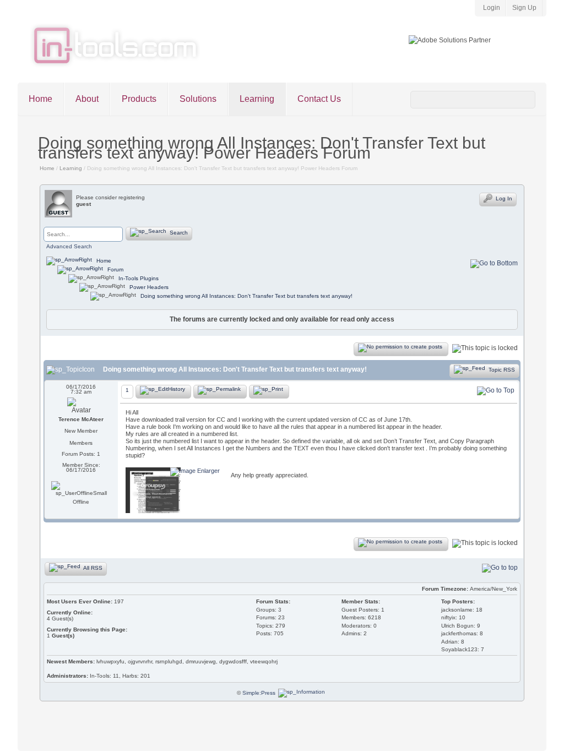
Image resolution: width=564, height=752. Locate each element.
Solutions (198, 98)
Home (40, 98)
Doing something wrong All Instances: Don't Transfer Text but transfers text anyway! (246, 296)
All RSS (92, 567)
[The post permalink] (220, 392)
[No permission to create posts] (401, 349)
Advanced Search (69, 246)
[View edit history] (163, 392)
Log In (503, 198)
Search (178, 233)
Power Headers (149, 287)
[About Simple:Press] (301, 693)
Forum (114, 269)
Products (139, 98)
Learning (257, 98)
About (87, 98)
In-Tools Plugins (138, 278)
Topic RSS (501, 369)
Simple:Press (258, 693)
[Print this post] (269, 392)
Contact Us (319, 98)
